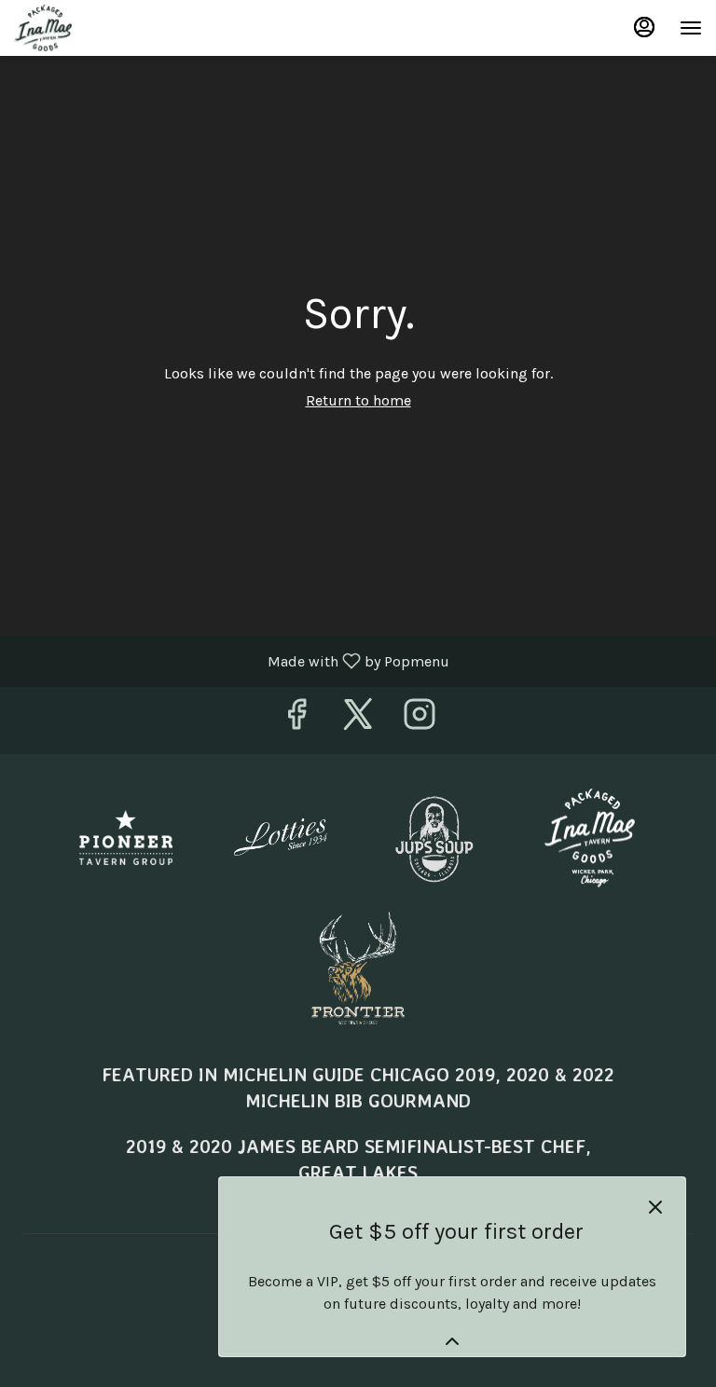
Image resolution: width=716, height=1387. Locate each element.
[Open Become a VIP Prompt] (452, 1341)
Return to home (358, 400)
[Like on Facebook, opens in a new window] (296, 720)
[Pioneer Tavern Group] (125, 836)
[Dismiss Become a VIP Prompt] (655, 1207)
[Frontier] (358, 966)
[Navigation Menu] (690, 28)
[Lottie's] (280, 836)
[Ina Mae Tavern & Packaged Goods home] (98, 28)
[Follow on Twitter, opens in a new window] (358, 720)
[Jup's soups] (435, 836)
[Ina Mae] (590, 836)
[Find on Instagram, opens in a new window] (419, 720)
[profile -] (644, 27)
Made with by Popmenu (231, 660)
